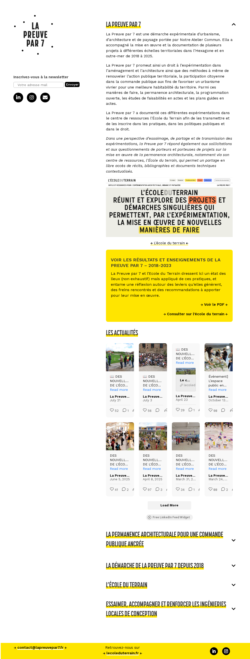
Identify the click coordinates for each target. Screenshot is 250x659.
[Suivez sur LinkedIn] (214, 651)
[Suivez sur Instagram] (226, 651)
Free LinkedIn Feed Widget (171, 517)
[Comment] (156, 411)
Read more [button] (119, 390)
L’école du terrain (169, 243)
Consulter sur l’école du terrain (195, 314)
